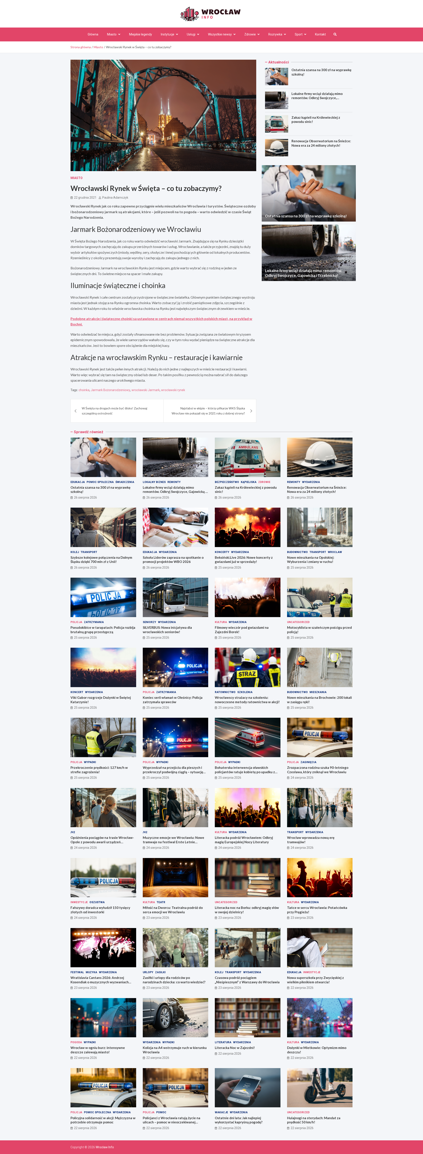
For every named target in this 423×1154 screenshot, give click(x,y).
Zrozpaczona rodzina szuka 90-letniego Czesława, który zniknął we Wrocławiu (317, 770)
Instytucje (167, 34)
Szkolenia (244, 692)
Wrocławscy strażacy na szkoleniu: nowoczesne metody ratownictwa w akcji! (247, 699)
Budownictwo (297, 552)
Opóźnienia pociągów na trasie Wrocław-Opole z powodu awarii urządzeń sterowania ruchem (102, 842)
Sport (298, 34)
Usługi (191, 34)
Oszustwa (97, 902)
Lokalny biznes (154, 482)
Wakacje (221, 1112)
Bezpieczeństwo (227, 482)
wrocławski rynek (173, 390)
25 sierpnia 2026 (229, 567)
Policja (76, 622)
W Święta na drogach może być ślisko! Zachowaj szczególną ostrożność (114, 410)
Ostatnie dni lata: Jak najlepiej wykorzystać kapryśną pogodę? (238, 1120)
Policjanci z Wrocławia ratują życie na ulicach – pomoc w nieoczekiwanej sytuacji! (171, 1122)
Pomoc (161, 1112)
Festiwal (77, 972)
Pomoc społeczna (100, 482)
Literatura (223, 1042)
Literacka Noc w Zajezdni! (235, 1048)
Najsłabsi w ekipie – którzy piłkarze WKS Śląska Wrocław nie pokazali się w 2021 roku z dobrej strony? (208, 410)
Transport (89, 552)
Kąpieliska (248, 482)
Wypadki (90, 762)
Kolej (74, 552)
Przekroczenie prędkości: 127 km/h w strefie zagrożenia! (99, 770)
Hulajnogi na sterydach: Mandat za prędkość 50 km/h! (313, 1120)
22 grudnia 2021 (85, 197)
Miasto (112, 34)
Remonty (174, 482)
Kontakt (320, 34)
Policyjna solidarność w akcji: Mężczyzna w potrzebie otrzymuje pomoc (102, 1120)
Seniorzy (149, 622)
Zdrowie (250, 34)
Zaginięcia (308, 762)
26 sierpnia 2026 (85, 497)
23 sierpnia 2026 (157, 917)
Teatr (161, 902)
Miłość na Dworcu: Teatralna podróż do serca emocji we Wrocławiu (173, 910)
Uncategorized (298, 622)
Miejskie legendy (140, 34)
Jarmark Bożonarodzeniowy (110, 390)
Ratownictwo (225, 692)
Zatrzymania (94, 622)
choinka (84, 390)
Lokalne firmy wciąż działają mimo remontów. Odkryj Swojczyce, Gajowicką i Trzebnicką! (317, 98)
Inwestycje (79, 902)
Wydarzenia (311, 482)
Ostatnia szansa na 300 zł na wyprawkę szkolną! (306, 216)
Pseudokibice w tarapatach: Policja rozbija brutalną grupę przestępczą (102, 629)
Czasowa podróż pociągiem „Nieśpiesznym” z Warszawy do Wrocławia (247, 980)
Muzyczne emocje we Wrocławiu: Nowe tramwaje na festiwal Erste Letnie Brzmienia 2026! (173, 842)
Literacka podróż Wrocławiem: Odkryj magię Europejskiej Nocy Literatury (244, 840)
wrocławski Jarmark (146, 390)
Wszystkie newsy (220, 34)
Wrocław (335, 552)
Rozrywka (275, 34)
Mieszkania (318, 692)
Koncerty (222, 552)
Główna (93, 34)
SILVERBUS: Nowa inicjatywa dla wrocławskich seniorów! (167, 629)
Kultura (221, 622)
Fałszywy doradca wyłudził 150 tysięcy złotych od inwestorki (100, 910)
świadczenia (124, 482)
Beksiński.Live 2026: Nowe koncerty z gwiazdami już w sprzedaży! (244, 559)
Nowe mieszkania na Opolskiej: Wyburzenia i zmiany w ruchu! (310, 559)
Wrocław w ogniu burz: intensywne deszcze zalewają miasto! (97, 1050)
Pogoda (76, 1042)
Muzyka (91, 972)
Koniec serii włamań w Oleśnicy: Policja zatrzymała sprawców (172, 699)
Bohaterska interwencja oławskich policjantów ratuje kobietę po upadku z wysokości (245, 772)
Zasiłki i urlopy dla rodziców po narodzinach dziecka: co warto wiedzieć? (174, 980)
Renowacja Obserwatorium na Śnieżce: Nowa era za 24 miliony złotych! (321, 143)
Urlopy (148, 972)
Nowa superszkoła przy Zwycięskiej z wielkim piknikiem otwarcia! (315, 980)
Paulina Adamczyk (115, 197)
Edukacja (77, 482)
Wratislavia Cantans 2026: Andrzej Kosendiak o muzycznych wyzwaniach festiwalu (99, 982)
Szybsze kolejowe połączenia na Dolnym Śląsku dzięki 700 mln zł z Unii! (101, 559)
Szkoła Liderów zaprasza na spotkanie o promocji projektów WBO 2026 (173, 559)
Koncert (76, 692)
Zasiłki (160, 972)
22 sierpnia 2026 (302, 987)
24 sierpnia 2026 (302, 777)
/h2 (72, 832)
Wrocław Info (105, 1147)
